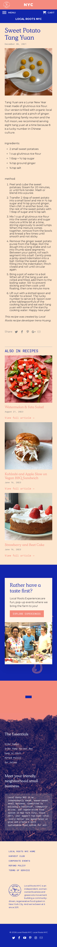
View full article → (19, 417)
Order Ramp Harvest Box (19, 748)
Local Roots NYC (29, 18)
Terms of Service (19, 870)
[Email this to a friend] (38, 332)
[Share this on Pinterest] (27, 332)
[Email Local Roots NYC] (41, 938)
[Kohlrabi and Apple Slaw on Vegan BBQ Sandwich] (28, 470)
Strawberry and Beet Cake (24, 545)
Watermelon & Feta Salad (24, 407)
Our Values (11, 762)
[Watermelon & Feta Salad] (28, 403)
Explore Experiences (27, 613)
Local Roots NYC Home (22, 851)
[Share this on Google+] (32, 332)
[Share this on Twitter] (15, 332)
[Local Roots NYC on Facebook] (19, 938)
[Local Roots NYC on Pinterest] (30, 938)
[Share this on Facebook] (21, 332)
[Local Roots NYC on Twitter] (14, 938)
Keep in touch (13, 753)
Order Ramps (12, 744)
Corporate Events (19, 860)
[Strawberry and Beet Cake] (28, 540)
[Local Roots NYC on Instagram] (36, 938)
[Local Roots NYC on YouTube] (25, 938)
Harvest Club (17, 856)
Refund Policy (13, 757)
